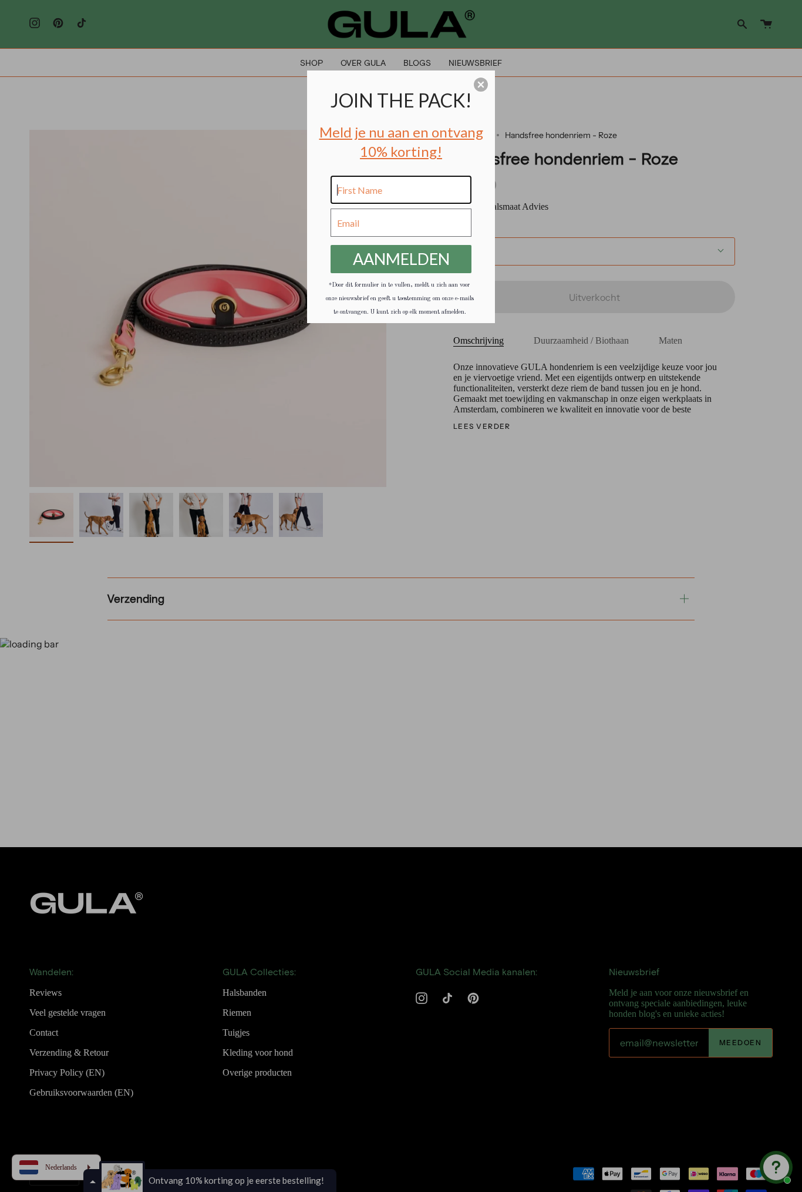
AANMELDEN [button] (401, 258)
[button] (481, 85)
